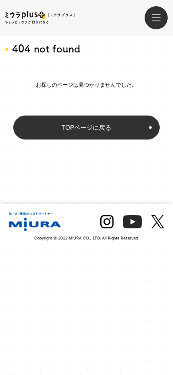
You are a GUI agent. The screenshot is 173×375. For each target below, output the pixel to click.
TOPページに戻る (86, 127)
